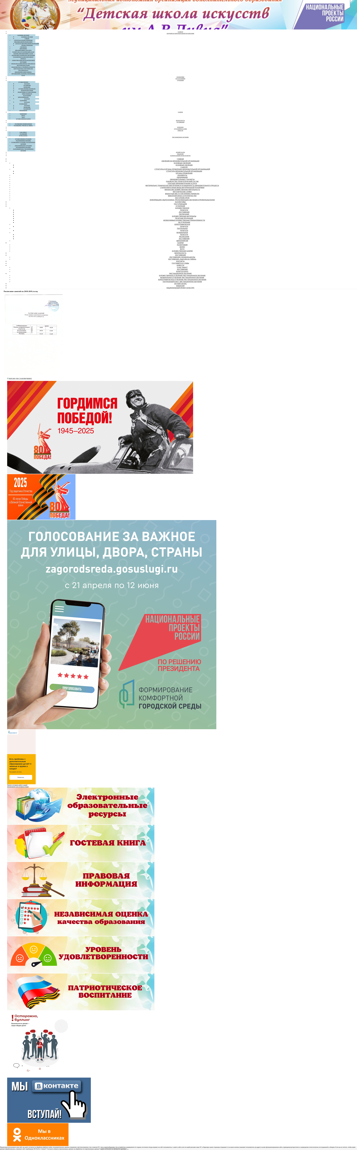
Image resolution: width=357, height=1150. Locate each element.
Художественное (23, 82)
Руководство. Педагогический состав (23, 52)
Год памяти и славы (180, 129)
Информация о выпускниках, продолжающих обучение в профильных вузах (23, 73)
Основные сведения (23, 35)
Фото (23, 117)
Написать (20, 777)
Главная (180, 32)
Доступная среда (23, 70)
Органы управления (27, 45)
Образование (23, 48)
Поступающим (180, 78)
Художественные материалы (27, 88)
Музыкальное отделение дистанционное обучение (182, 278)
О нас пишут (23, 132)
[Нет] (128, 1149)
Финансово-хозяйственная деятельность (23, 63)
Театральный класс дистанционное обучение (182, 282)
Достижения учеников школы (23, 123)
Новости (180, 130)
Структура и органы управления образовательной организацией (182, 169)
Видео (23, 115)
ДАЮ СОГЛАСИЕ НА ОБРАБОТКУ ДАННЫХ (113, 1149)
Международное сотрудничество (23, 68)
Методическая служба (23, 65)
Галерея (180, 112)
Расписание (27, 87)
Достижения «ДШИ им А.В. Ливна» (23, 125)
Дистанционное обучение (180, 137)
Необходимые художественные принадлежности (184, 220)
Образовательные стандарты (23, 50)
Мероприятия (23, 110)
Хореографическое (23, 97)
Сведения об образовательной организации (180, 33)
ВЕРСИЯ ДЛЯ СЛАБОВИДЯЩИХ (20, 378)
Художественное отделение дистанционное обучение (182, 275)
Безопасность (180, 120)
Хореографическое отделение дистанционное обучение (182, 280)
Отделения (180, 80)
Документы (23, 46)
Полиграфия (23, 113)
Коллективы (180, 77)
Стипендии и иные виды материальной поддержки (182, 188)
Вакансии (180, 154)
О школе (27, 38)
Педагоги (27, 83)
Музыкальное (23, 103)
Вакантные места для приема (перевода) (23, 67)
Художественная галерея (23, 118)
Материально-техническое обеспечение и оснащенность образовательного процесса (23, 57)
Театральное (23, 100)
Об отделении (27, 95)
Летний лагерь (180, 152)
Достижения (27, 85)
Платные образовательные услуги (23, 53)
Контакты (180, 127)
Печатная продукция (27, 90)
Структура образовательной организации (27, 43)
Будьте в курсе (23, 135)
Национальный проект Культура (180, 155)
